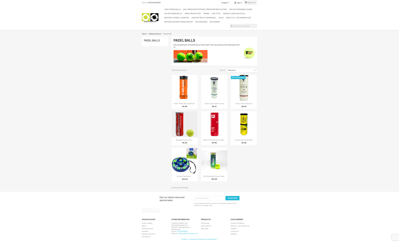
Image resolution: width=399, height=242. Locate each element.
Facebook (144, 210)
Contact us (235, 231)
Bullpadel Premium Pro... (184, 140)
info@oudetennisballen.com (188, 233)
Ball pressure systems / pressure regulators (205, 9)
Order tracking (147, 223)
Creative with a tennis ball (203, 18)
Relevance (242, 70)
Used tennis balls (172, 9)
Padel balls (152, 40)
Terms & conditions (237, 223)
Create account (147, 229)
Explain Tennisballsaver (240, 9)
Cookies (233, 229)
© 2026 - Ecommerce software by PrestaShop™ (199, 239)
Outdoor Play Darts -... (185, 176)
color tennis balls (173, 13)
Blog (221, 18)
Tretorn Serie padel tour (244, 104)
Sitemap (233, 234)
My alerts (145, 231)
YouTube (149, 210)
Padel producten (193, 13)
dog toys (216, 13)
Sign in (144, 226)
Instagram (158, 210)
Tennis (206, 13)
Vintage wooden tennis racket (178, 22)
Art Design (215, 22)
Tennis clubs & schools (234, 13)
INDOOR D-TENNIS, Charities (176, 18)
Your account (148, 219)
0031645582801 (154, 2)
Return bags (201, 22)
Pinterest (153, 210)
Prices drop (205, 223)
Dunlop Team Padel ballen (244, 140)
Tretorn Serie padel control (214, 104)
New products (206, 226)
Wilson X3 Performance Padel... (214, 140)
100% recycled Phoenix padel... (214, 176)
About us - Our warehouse (238, 18)
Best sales (204, 229)
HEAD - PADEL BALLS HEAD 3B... (185, 104)
